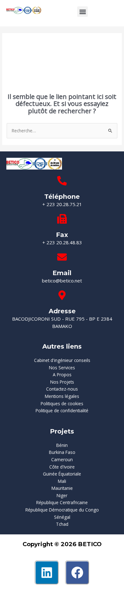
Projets (62, 431)
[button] (82, 11)
